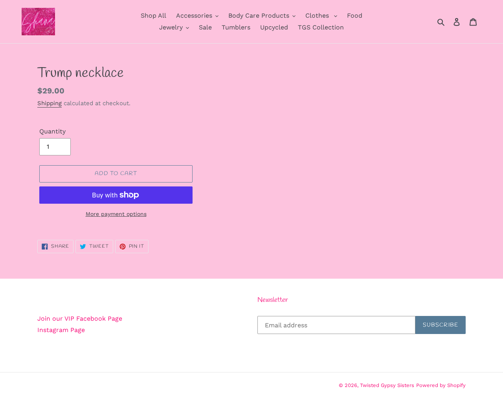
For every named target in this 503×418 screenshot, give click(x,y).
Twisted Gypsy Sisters (387, 385)
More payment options (116, 214)
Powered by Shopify (441, 385)
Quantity (52, 131)
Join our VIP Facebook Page (79, 318)
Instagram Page (61, 330)
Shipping (49, 103)
